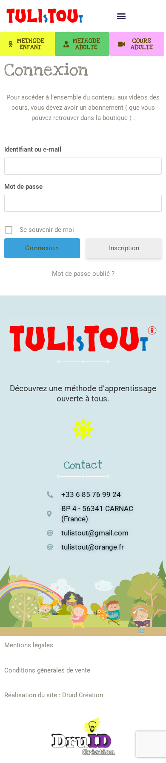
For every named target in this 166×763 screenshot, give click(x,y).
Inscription (124, 248)
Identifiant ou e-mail (32, 149)
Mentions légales (28, 645)
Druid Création (82, 695)
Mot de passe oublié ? (83, 274)
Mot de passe (23, 186)
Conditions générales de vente (47, 670)
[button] (121, 16)
